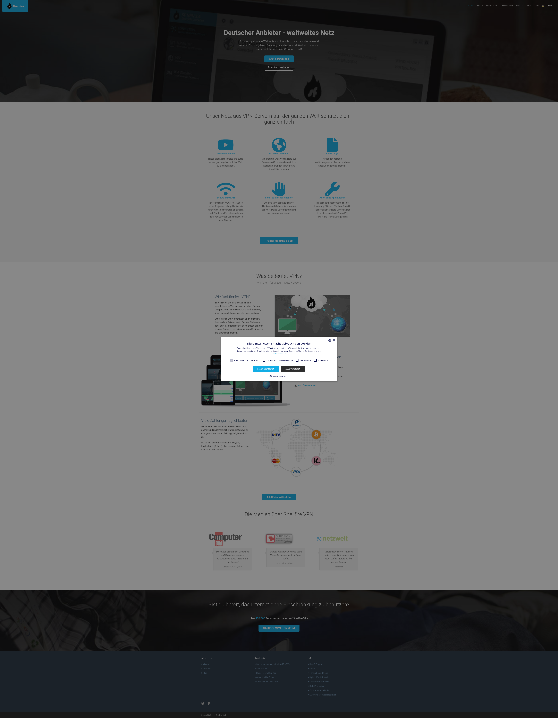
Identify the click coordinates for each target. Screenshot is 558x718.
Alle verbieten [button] (293, 369)
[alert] (279, 359)
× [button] (334, 340)
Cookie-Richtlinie (279, 354)
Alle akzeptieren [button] (265, 369)
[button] (279, 376)
